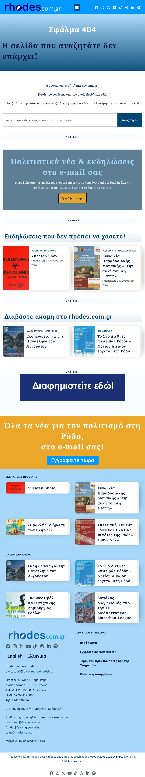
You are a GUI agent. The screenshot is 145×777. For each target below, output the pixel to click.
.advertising (125, 756)
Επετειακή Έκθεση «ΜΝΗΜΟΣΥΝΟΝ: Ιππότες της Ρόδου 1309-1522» (115, 532)
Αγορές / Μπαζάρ (113, 250)
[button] (77, 7)
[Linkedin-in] (132, 7)
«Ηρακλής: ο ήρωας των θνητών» (46, 528)
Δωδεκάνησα (34, 330)
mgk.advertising (41, 671)
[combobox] (59, 120)
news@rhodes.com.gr (26, 722)
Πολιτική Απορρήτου (96, 674)
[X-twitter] (108, 7)
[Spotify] (138, 7)
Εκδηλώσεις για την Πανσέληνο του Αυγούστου (45, 341)
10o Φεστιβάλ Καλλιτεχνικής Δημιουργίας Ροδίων (41, 605)
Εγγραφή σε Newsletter (98, 652)
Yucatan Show (44, 256)
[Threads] (126, 7)
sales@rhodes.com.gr (20, 732)
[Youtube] (114, 7)
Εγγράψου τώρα (72, 198)
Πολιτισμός (50, 330)
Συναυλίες (50, 250)
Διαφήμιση (88, 642)
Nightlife (37, 250)
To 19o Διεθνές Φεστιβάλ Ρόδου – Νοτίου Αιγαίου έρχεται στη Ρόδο (114, 344)
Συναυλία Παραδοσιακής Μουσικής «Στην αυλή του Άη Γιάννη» (117, 266)
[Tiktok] (120, 7)
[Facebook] (96, 7)
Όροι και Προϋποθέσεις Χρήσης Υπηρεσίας (105, 663)
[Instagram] (102, 7)
